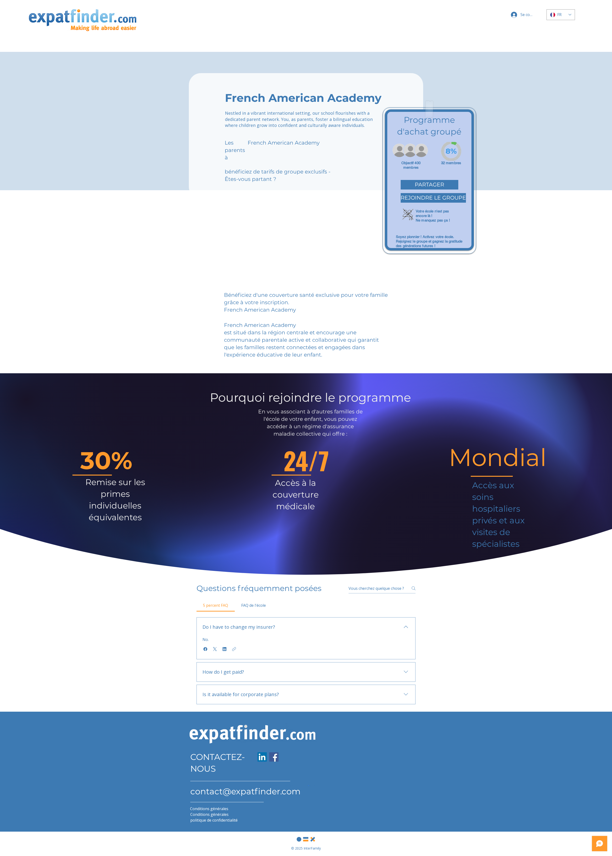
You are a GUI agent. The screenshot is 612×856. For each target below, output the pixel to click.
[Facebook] (274, 757)
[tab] (216, 605)
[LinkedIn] (262, 757)
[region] (429, 181)
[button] (429, 185)
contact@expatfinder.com (245, 791)
